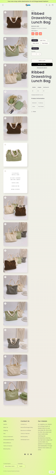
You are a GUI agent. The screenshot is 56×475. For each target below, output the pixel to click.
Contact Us (23, 424)
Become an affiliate (26, 430)
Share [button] (34, 111)
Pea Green (45, 43)
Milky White (36, 43)
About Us (5, 427)
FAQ (4, 433)
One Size (35, 48)
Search (5, 424)
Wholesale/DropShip (8, 439)
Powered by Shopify (15, 471)
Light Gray (42, 40)
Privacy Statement (8, 436)
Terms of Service (7, 445)
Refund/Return (7, 442)
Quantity (33, 51)
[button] (2, 5)
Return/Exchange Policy (27, 427)
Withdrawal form (25, 439)
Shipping (33, 28)
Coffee (35, 40)
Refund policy (6, 449)
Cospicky (9, 471)
